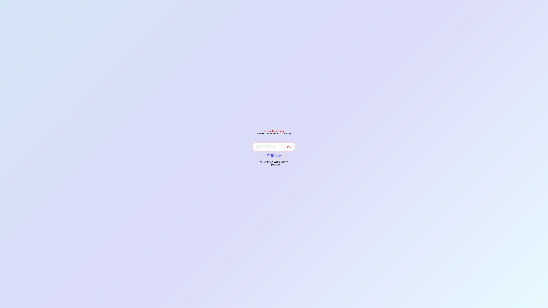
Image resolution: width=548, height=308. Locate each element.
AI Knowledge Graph (274, 131)
